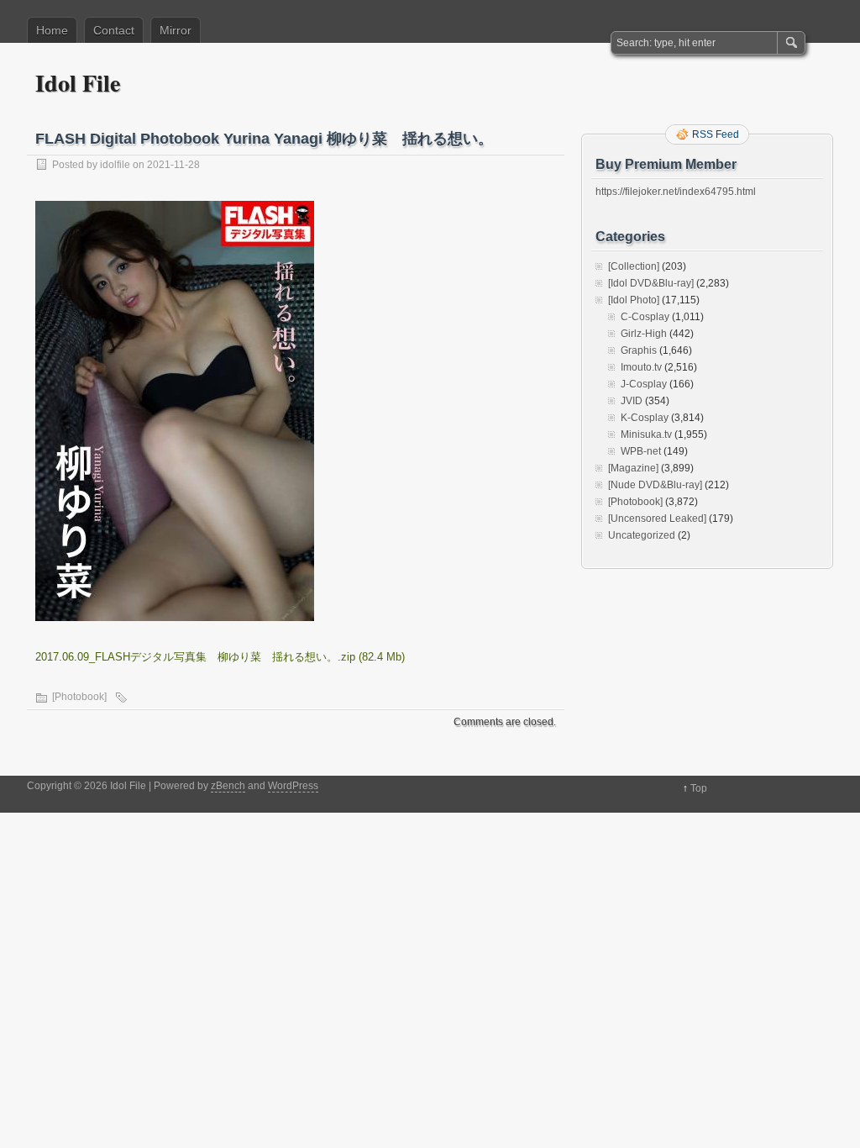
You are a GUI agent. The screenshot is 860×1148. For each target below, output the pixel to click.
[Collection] (633, 266)
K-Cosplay (645, 418)
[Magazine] (633, 468)
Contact (113, 30)
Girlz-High (644, 334)
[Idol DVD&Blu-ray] (651, 283)
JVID (631, 401)
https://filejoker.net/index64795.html (675, 191)
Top (698, 788)
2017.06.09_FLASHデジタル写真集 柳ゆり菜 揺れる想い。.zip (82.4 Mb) (220, 656)
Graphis (639, 350)
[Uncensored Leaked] (657, 518)
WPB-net (641, 451)
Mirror (175, 30)
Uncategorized (641, 535)
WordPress (293, 786)
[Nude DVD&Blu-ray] (655, 485)
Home (52, 30)
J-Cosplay (644, 384)
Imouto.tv (641, 367)
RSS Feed (715, 134)
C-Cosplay (645, 317)
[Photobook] (79, 697)
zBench (228, 786)
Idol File (77, 83)
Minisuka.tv (646, 434)
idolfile (115, 165)
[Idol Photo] (633, 300)
